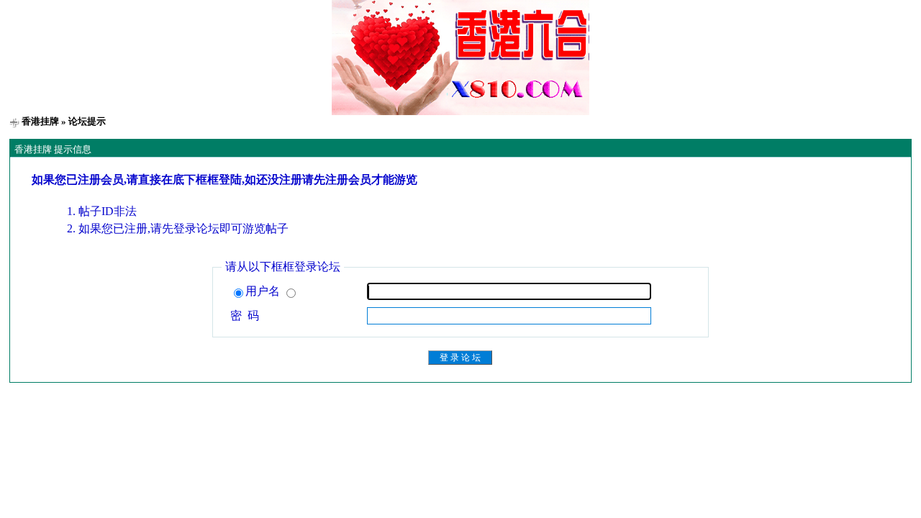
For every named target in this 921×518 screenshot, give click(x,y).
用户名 (264, 291)
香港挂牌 (40, 121)
